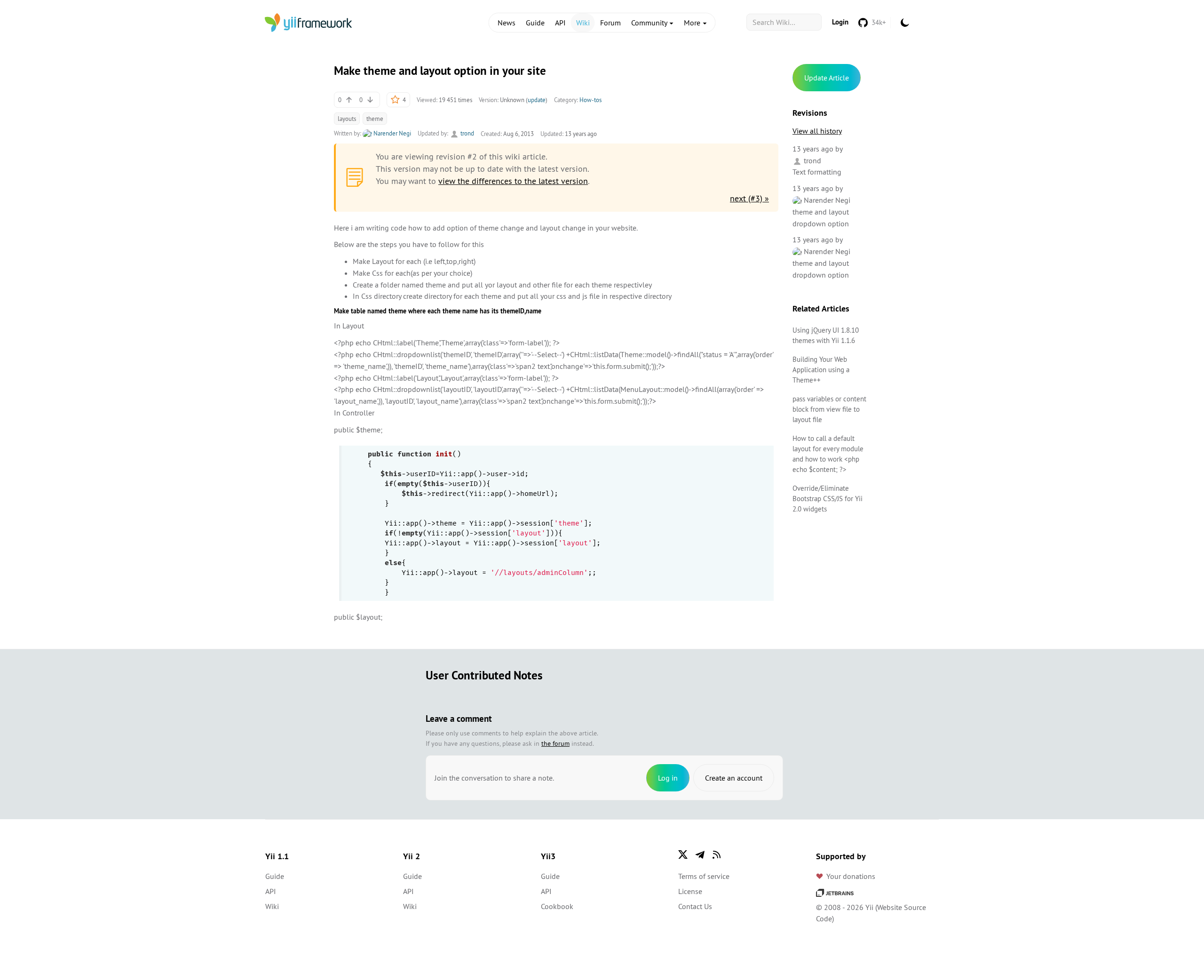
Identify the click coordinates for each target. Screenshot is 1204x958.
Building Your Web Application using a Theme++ (820, 369)
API (560, 22)
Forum (610, 22)
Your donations (850, 876)
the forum (555, 743)
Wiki (583, 22)
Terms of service (703, 876)
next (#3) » (749, 198)
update (537, 100)
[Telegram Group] (700, 854)
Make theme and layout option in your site (440, 70)
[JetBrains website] (835, 892)
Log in (668, 777)
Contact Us (695, 906)
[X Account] (683, 854)
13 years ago (812, 148)
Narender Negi (391, 133)
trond (466, 133)
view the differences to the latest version (513, 181)
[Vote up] (349, 99)
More (693, 22)
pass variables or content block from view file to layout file (829, 409)
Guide (535, 22)
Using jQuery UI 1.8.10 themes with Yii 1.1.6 (825, 335)
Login (840, 21)
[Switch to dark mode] (904, 22)
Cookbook (557, 906)
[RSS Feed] (716, 854)
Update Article (826, 77)
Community (650, 22)
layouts (347, 118)
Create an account (733, 777)
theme (374, 118)
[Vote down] (370, 99)
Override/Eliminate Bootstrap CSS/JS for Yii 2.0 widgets (827, 498)
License (690, 891)
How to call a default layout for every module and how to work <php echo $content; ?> (827, 454)
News (506, 22)
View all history (817, 131)
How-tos (590, 100)
